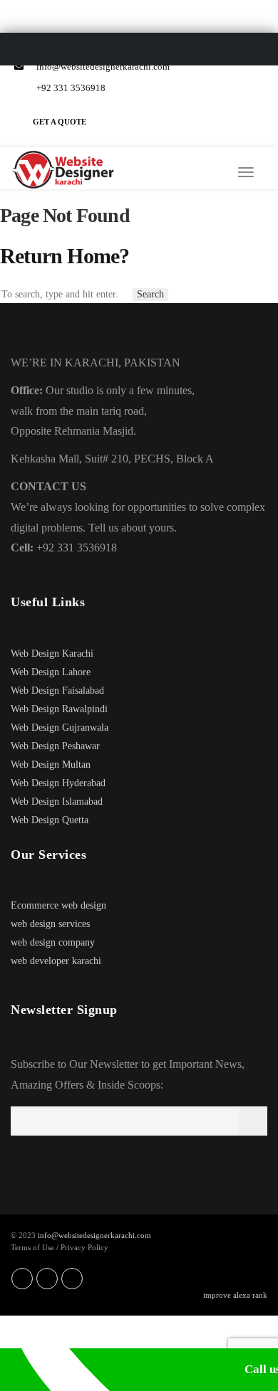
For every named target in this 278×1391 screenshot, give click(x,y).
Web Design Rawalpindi (59, 709)
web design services (50, 924)
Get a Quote (59, 121)
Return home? (64, 256)
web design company (53, 942)
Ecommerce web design (58, 905)
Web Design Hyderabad (58, 783)
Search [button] (150, 294)
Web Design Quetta (49, 820)
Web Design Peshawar (55, 746)
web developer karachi (56, 961)
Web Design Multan (51, 764)
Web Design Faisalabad (57, 690)
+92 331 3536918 (69, 88)
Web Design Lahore (51, 672)
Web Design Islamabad (57, 801)
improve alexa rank (235, 1295)
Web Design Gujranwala (59, 727)
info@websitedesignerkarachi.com (102, 66)
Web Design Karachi (52, 653)
